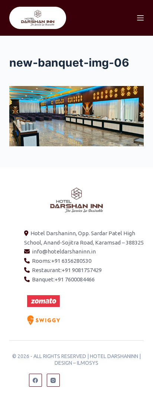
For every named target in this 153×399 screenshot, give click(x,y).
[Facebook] (35, 380)
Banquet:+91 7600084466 (63, 279)
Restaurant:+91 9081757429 (67, 270)
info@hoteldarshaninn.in (64, 251)
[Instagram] (53, 380)
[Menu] (140, 18)
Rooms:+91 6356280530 (61, 261)
